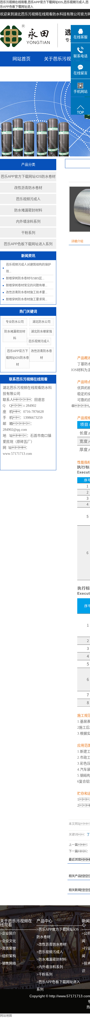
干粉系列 (28, 233)
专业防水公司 (15, 322)
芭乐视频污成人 (28, 199)
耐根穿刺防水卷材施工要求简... (26, 299)
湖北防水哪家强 (41, 331)
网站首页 (21, 58)
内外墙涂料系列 (28, 221)
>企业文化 (8, 941)
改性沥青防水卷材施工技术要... (26, 292)
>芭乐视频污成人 (49, 952)
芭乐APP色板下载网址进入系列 (28, 244)
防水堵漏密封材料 (28, 210)
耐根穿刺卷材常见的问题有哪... (26, 285)
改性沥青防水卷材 (28, 188)
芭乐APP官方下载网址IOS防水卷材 (28, 176)
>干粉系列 (44, 974)
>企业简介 (8, 933)
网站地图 (6, 1016)
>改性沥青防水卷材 (51, 944)
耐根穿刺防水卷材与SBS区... (25, 278)
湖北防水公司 (41, 322)
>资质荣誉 (8, 948)
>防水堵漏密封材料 (51, 959)
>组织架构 (8, 956)
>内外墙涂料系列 (49, 967)
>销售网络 (8, 963)
